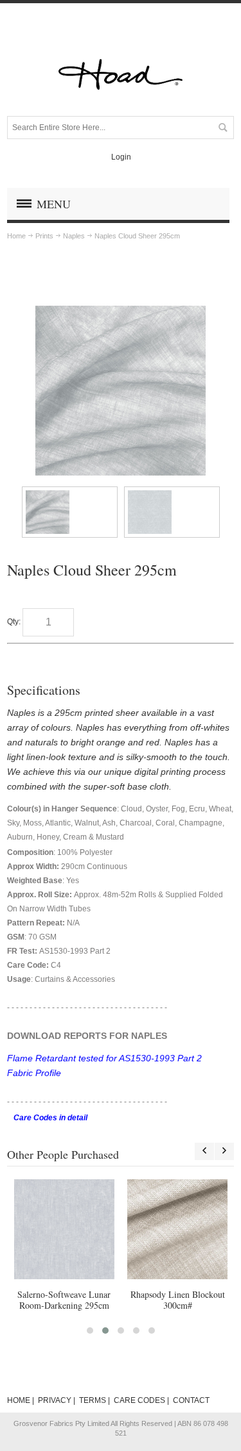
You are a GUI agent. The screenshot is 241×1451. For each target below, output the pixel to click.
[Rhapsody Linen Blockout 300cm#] (177, 1229)
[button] (90, 1330)
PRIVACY (54, 1400)
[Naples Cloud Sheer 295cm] (120, 311)
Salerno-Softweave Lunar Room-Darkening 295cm (64, 1299)
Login (121, 157)
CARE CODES (139, 1400)
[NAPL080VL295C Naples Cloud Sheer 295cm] (70, 512)
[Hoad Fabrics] (121, 74)
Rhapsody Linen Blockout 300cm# (177, 1299)
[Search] (222, 127)
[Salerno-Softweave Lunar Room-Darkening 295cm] (64, 1229)
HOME (18, 1400)
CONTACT (191, 1400)
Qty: (14, 621)
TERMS (92, 1400)
